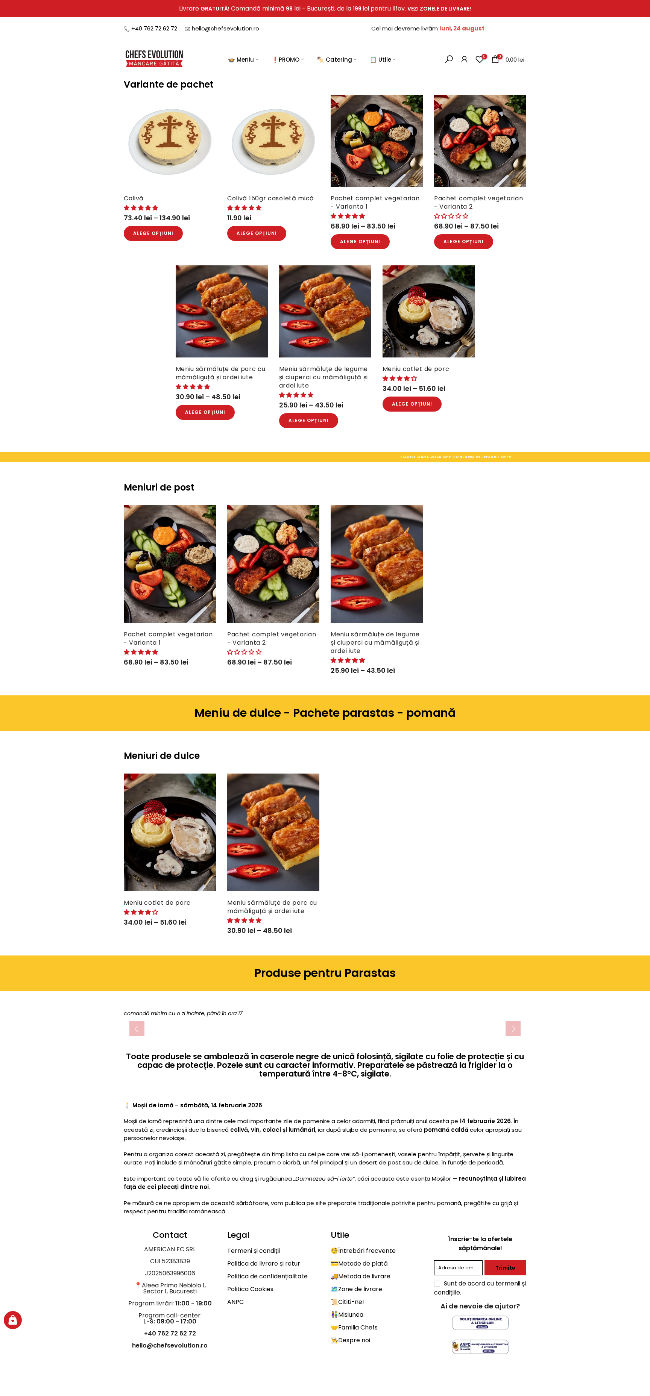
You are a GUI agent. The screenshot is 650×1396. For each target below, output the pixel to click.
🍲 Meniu (241, 59)
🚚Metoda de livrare (360, 1276)
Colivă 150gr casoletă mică (270, 198)
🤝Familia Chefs (354, 1327)
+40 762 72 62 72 (154, 28)
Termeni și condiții (253, 1250)
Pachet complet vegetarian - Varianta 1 (375, 202)
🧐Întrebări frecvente (363, 1250)
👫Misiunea (347, 1314)
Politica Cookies (250, 1289)
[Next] (513, 1028)
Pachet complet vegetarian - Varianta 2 (478, 202)
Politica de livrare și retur (263, 1263)
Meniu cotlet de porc (416, 369)
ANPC (235, 1302)
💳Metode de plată (359, 1263)
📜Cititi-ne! (347, 1302)
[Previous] (136, 1028)
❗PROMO (285, 59)
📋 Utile (380, 59)
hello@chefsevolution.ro (225, 28)
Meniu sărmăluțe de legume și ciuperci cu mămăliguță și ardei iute (323, 377)
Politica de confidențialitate (267, 1276)
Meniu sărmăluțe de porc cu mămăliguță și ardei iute (221, 373)
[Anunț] (325, 8)
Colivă (134, 198)
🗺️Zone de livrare (356, 1289)
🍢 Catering (334, 59)
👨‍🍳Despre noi (350, 1340)
